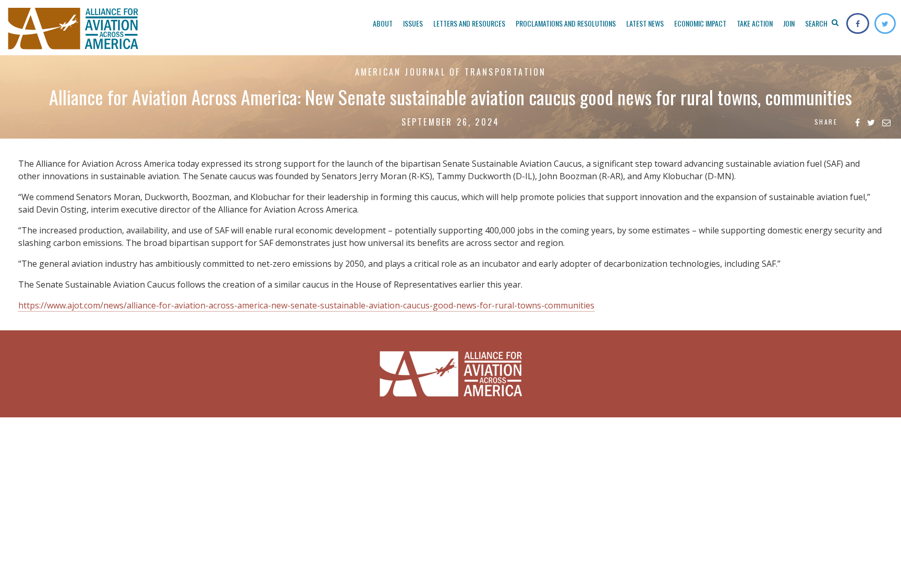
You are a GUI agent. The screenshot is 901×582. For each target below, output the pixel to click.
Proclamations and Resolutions (566, 23)
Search (817, 23)
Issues (413, 23)
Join (789, 23)
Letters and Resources (469, 23)
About (383, 23)
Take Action (755, 23)
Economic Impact (700, 23)
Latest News (645, 23)
